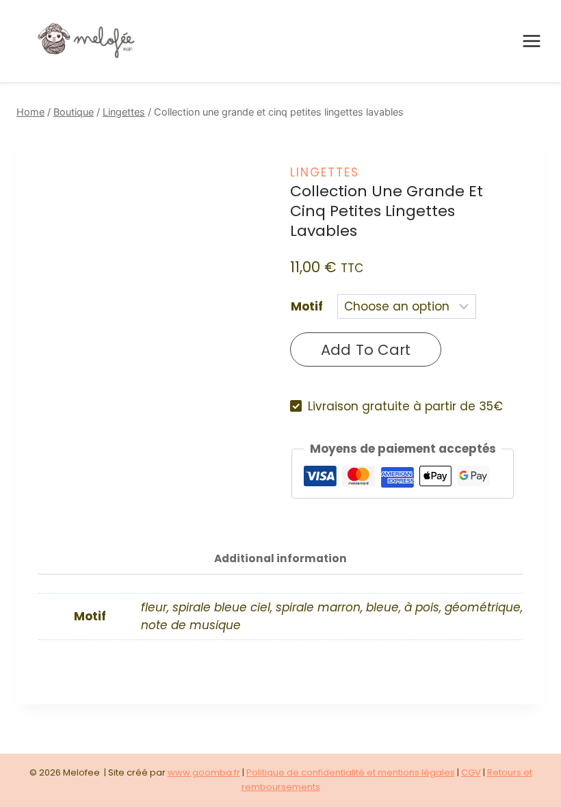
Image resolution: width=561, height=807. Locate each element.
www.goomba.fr (204, 772)
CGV (471, 772)
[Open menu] (531, 41)
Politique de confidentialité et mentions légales (350, 772)
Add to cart (365, 350)
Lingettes (324, 172)
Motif (307, 306)
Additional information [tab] (280, 558)
